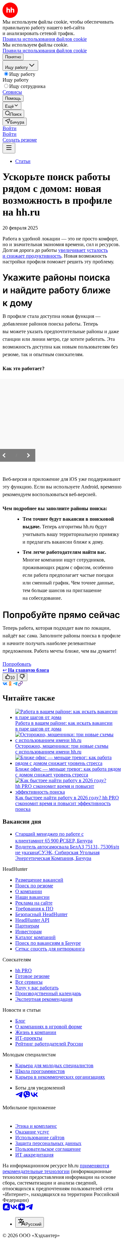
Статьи (23, 161)
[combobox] (29, 1222)
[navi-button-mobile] (9, 148)
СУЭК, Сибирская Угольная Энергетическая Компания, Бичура (57, 855)
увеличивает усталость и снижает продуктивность (55, 253)
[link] (13, 114)
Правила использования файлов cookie (45, 50)
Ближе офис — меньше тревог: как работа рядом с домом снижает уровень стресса (68, 771)
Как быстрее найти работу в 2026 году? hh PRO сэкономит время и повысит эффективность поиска (67, 803)
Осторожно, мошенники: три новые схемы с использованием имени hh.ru (61, 748)
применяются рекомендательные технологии (56, 1168)
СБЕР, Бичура (78, 840)
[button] (10, 128)
